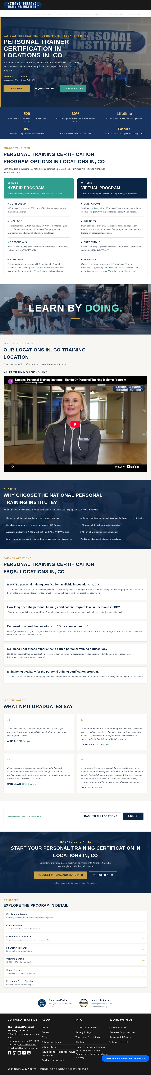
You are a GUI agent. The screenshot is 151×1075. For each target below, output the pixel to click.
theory (23, 208)
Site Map (80, 1042)
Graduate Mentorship (53, 1060)
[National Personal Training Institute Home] (23, 5)
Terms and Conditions (88, 1037)
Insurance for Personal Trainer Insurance (58, 1053)
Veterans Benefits (114, 14)
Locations (62, 14)
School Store (134, 14)
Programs (48, 14)
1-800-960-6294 (28, 79)
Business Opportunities (122, 1032)
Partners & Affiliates (120, 1037)
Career (74, 14)
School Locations (51, 1042)
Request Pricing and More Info (60, 875)
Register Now (103, 875)
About (36, 14)
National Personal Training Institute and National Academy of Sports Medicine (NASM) (92, 1052)
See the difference (89, 509)
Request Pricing (45, 88)
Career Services (118, 1027)
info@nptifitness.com (17, 816)
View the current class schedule (48, 271)
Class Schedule (73, 88)
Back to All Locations (100, 816)
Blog (44, 1037)
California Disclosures (87, 1027)
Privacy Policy (83, 1032)
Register (85, 14)
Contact (97, 14)
